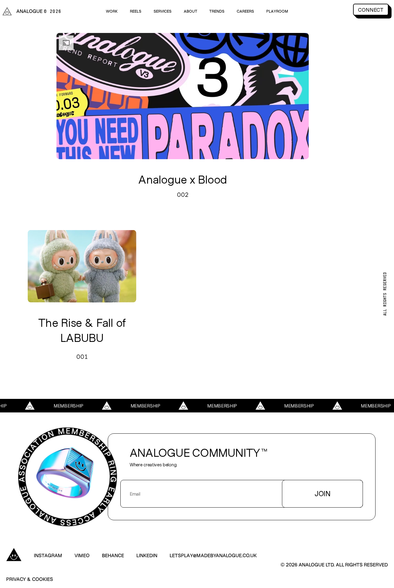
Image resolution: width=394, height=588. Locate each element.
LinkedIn (146, 555)
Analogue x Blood (182, 179)
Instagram (48, 555)
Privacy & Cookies (29, 579)
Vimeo (82, 555)
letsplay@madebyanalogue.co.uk (213, 555)
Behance (113, 555)
